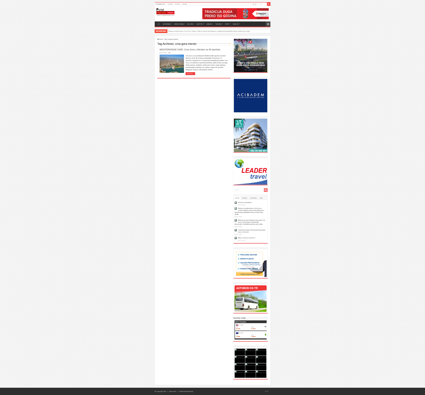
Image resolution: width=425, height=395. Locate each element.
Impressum (172, 391)
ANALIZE (235, 24)
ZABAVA (209, 24)
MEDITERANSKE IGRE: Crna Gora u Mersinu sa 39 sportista (190, 49)
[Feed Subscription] (229, 44)
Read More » (190, 73)
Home (159, 23)
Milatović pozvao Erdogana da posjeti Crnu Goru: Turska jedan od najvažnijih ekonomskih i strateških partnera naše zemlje (205, 31)
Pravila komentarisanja (186, 391)
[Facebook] (255, 4)
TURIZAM (218, 24)
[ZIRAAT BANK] (235, 13)
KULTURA (190, 24)
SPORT (227, 24)
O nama (177, 4)
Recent (237, 198)
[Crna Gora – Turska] (165, 11)
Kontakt (184, 4)
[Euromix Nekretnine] (250, 135)
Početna (170, 4)
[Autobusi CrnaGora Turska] (251, 298)
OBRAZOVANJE (179, 24)
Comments (253, 198)
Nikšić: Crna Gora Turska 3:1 (246, 238)
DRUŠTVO (200, 24)
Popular (244, 198)
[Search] (268, 4)
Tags (261, 198)
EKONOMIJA (167, 24)
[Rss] (254, 4)
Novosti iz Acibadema (245, 202)
